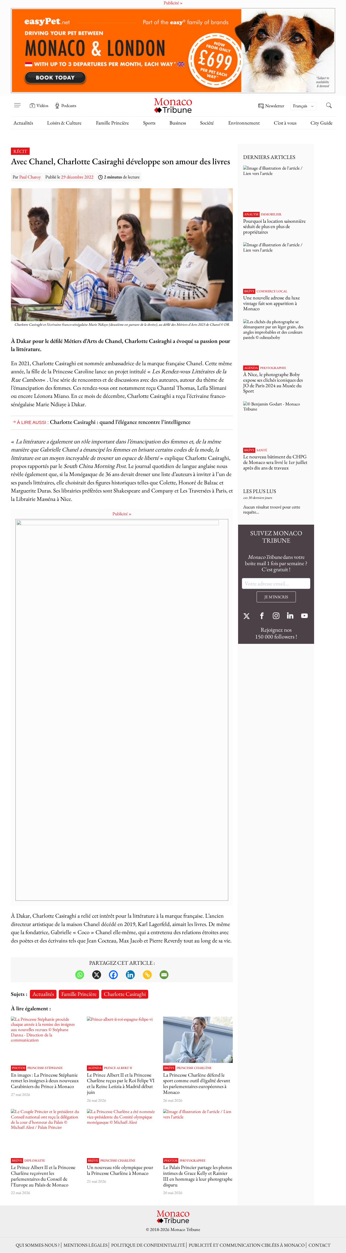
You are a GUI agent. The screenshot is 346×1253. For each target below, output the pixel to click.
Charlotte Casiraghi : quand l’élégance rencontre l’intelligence (120, 422)
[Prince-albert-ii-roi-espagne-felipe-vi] (122, 1040)
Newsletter (274, 106)
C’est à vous (285, 122)
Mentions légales (85, 1245)
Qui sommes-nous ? (38, 1245)
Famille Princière (112, 122)
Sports (149, 122)
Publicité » (121, 514)
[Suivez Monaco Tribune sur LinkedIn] (290, 616)
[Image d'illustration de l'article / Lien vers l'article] (198, 1132)
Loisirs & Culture (64, 122)
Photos (18, 1068)
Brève (169, 1068)
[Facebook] (113, 974)
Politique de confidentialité (148, 1245)
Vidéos (42, 105)
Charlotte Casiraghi (125, 993)
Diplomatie (34, 1160)
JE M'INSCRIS (276, 597)
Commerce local (272, 291)
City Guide (322, 122)
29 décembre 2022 (77, 177)
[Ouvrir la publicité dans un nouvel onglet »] (173, 50)
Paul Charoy (30, 177)
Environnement (244, 122)
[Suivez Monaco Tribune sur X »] (247, 616)
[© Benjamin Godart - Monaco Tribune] (276, 423)
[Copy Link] (147, 974)
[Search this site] (328, 106)
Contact (320, 1245)
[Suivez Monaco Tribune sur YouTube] (304, 616)
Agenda (95, 1068)
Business (177, 122)
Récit (20, 151)
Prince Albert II (118, 1068)
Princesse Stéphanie (45, 1068)
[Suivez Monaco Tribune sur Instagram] (276, 616)
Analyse (251, 214)
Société (207, 122)
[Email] (164, 974)
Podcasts (68, 105)
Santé (262, 450)
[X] (96, 974)
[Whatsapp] (79, 974)
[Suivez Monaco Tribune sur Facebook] (261, 616)
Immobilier (271, 214)
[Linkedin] (130, 974)
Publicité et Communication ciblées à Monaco (247, 1245)
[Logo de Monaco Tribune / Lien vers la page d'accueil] (173, 105)
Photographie (192, 1160)
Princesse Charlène (194, 1068)
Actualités (23, 122)
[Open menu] (17, 102)
